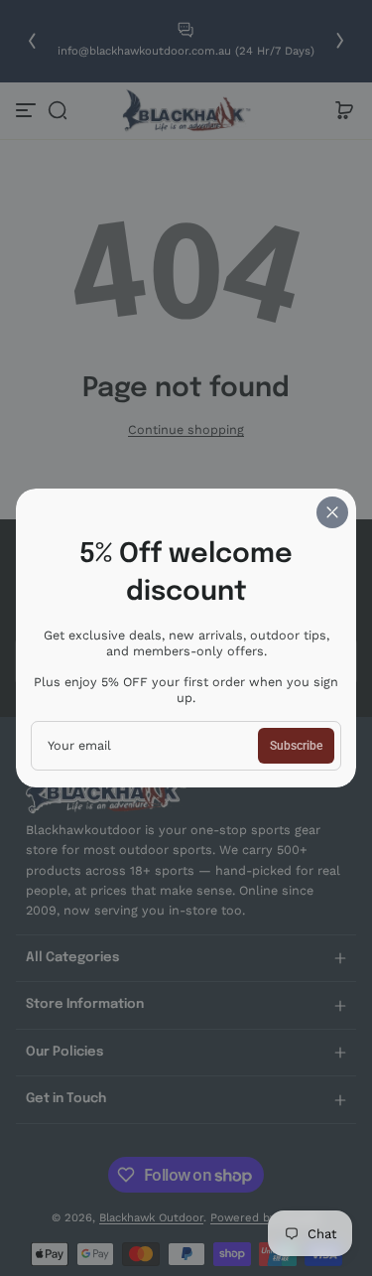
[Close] (332, 512)
